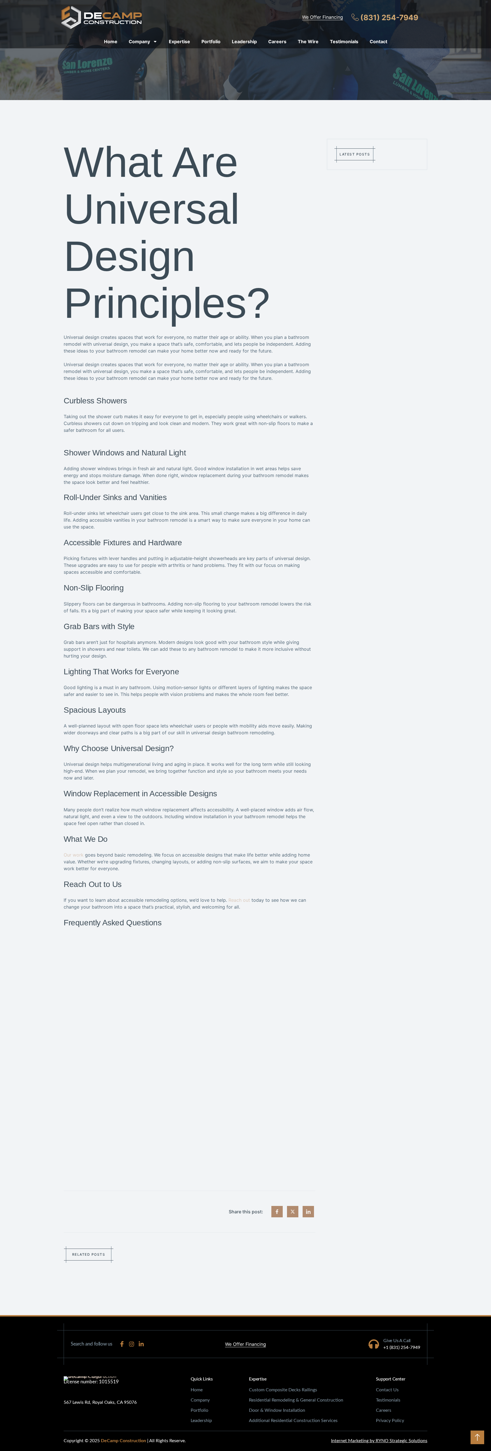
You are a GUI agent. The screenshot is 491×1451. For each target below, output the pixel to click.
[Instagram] (131, 1344)
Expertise (179, 41)
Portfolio (210, 41)
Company (139, 41)
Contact (378, 41)
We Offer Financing (322, 17)
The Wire (308, 41)
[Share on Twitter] (292, 1211)
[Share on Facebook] (277, 1211)
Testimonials (344, 41)
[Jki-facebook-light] (122, 1344)
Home (110, 41)
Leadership (244, 41)
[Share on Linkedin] (308, 1211)
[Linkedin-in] (141, 1344)
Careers (277, 41)
